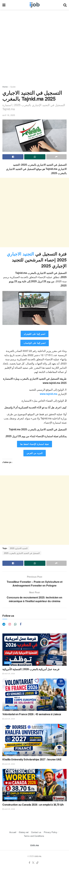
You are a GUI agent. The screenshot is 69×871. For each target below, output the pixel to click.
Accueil (12, 832)
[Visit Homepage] (34, 5)
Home (5, 86)
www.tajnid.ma (48, 394)
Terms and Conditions (34, 835)
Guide (13, 86)
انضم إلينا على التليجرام (34, 333)
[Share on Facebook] (12, 156)
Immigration (10, 708)
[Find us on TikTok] (37, 862)
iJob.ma (34, 845)
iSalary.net (24, 832)
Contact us (36, 832)
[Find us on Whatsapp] (15, 624)
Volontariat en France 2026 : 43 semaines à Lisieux (31, 714)
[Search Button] (65, 5)
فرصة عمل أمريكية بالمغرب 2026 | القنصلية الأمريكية (30, 669)
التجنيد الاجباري (21, 253)
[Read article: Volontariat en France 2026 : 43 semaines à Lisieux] (34, 695)
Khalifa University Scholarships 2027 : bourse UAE (31, 759)
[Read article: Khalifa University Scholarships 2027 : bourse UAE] (34, 740)
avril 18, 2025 (8, 115)
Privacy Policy (50, 832)
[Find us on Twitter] (33, 862)
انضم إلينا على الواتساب (35, 342)
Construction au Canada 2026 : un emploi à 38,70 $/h (33, 804)
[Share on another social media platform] (56, 156)
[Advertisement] (34, 49)
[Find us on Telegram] (3, 624)
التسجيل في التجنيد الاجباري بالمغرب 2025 (22, 553)
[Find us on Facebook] (20, 624)
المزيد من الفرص (35, 453)
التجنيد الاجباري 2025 (18, 548)
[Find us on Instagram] (10, 624)
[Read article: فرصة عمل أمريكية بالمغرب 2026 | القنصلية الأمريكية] (34, 649)
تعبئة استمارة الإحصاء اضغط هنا (34, 444)
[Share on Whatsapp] (34, 156)
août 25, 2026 (9, 673)
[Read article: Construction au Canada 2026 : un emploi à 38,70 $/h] (34, 785)
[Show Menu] (3, 5)
